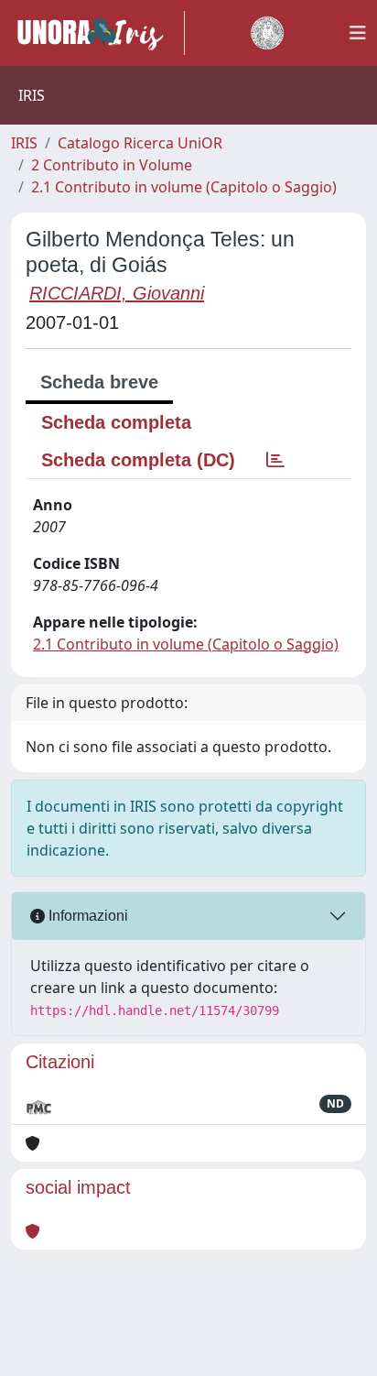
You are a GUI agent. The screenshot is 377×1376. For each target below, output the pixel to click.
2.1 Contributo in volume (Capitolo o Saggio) (184, 187)
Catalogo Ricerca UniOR (140, 143)
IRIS (24, 143)
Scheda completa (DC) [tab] (138, 460)
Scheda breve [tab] (99, 382)
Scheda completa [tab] (116, 422)
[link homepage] (98, 33)
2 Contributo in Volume (111, 165)
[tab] (275, 460)
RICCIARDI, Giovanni (116, 293)
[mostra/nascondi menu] (358, 33)
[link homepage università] (267, 33)
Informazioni (86, 915)
